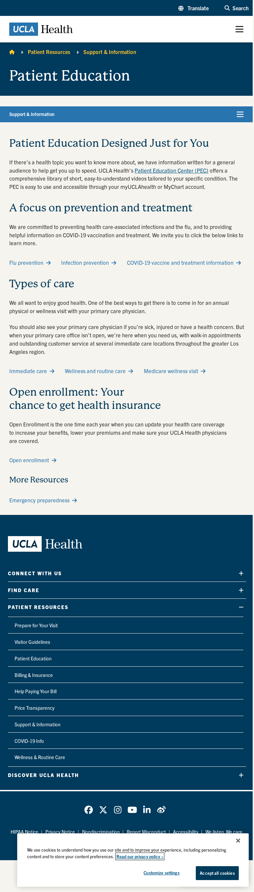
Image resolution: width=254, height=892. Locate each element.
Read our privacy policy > (139, 856)
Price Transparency (35, 708)
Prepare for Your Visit (36, 625)
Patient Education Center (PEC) (171, 170)
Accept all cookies (217, 873)
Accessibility (185, 832)
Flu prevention (26, 262)
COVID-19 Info (29, 741)
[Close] (238, 840)
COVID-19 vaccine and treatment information (180, 262)
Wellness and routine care (95, 370)
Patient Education (33, 658)
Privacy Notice (60, 832)
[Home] (12, 52)
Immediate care (28, 370)
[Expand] (241, 573)
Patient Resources (49, 51)
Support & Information (109, 51)
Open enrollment (29, 460)
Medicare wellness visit (171, 370)
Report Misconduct (146, 832)
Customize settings (161, 872)
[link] (88, 810)
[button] (193, 8)
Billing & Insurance (34, 675)
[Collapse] (241, 607)
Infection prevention (85, 262)
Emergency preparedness (39, 500)
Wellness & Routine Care (40, 757)
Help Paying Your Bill (36, 691)
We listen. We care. (224, 832)
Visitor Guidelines (32, 642)
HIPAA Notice (24, 832)
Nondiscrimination (101, 832)
